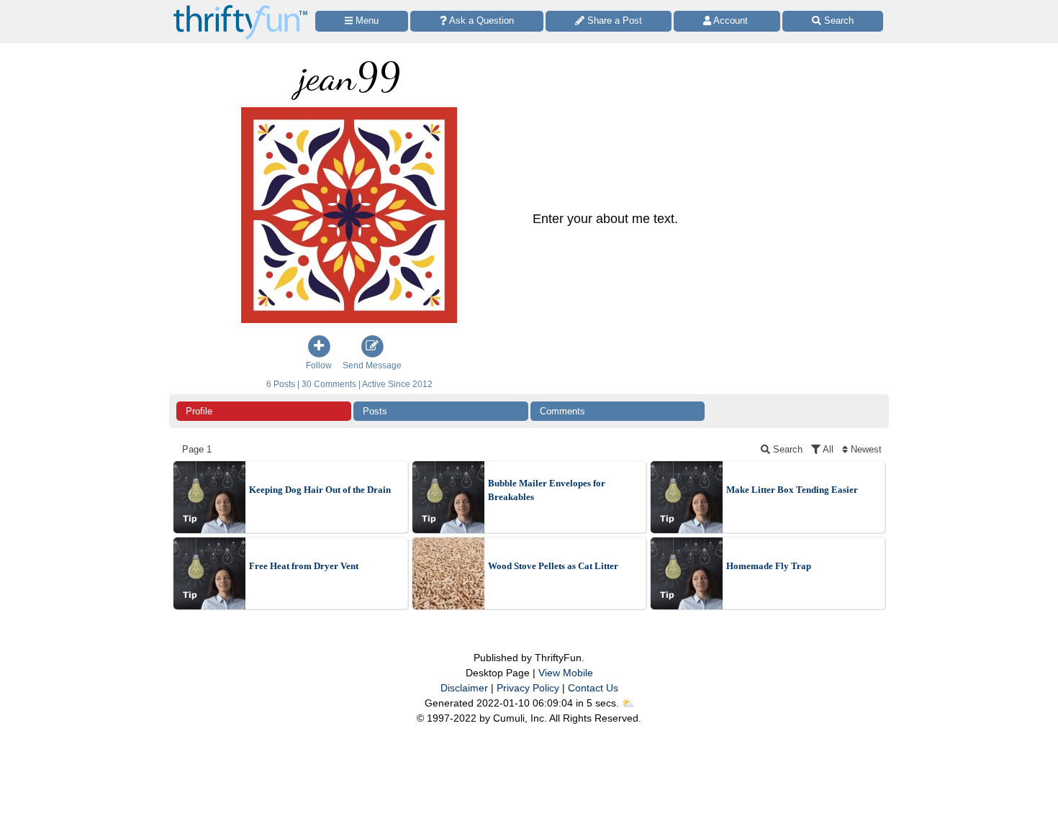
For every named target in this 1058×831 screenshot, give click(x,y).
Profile (199, 411)
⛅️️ (628, 703)
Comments (562, 411)
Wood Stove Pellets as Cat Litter (553, 565)
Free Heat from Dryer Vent (303, 565)
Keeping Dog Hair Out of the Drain (320, 489)
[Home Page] (240, 8)
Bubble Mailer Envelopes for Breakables (546, 490)
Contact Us (593, 688)
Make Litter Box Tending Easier (792, 489)
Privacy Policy (528, 688)
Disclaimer (464, 688)
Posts (375, 411)
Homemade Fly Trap (768, 565)
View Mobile (565, 672)
